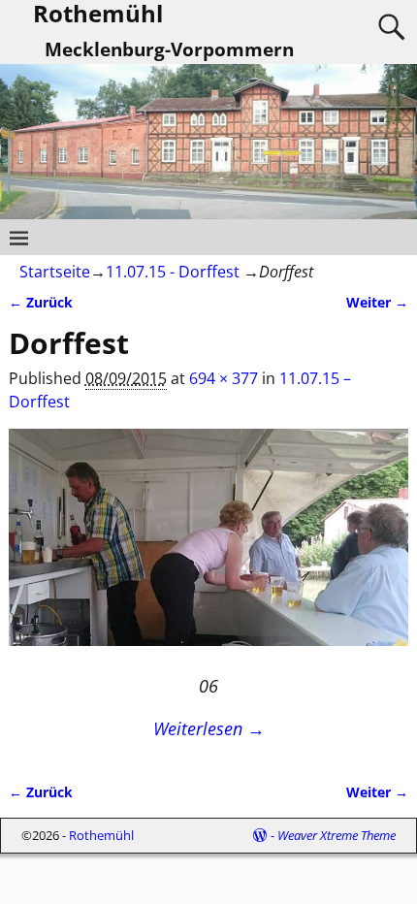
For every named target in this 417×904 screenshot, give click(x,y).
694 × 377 (223, 378)
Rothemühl (101, 835)
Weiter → (377, 302)
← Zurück (41, 302)
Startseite (54, 271)
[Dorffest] (209, 549)
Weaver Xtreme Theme (336, 835)
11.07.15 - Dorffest (173, 271)
